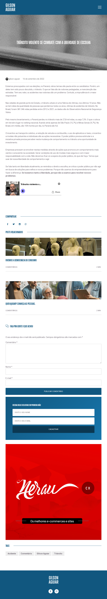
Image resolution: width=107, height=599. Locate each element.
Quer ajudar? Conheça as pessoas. (20, 303)
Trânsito (58, 553)
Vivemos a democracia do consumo (21, 260)
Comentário (11, 342)
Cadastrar (53, 429)
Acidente (12, 553)
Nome (9, 367)
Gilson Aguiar (43, 553)
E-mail (9, 378)
